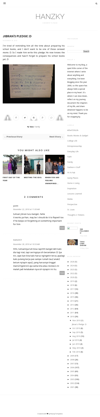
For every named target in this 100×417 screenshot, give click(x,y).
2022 (72, 273)
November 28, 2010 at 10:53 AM (26, 244)
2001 (72, 387)
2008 (72, 359)
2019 (72, 281)
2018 (72, 285)
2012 (72, 308)
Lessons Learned (74, 193)
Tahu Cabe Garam (83, 243)
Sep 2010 (76, 332)
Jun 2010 (76, 344)
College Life (72, 141)
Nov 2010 (76, 320)
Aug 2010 (76, 336)
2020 (72, 277)
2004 (72, 375)
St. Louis (71, 209)
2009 (72, 355)
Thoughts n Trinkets (75, 215)
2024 (72, 265)
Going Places (72, 178)
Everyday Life (73, 151)
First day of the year (11, 179)
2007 (72, 363)
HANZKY (50, 16)
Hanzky (17, 240)
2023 (72, 269)
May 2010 (76, 348)
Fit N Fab (71, 172)
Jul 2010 (75, 340)
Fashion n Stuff (73, 167)
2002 (72, 383)
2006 (72, 367)
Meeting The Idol (33, 177)
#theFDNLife (72, 130)
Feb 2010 (76, 352)
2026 (72, 261)
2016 (72, 293)
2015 (72, 297)
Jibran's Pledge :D (79, 324)
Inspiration (71, 188)
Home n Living (73, 183)
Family (37, 126)
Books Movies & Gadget (77, 135)
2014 (72, 301)
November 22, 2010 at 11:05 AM (26, 209)
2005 (72, 371)
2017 (72, 289)
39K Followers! (84, 231)
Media (70, 199)
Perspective (72, 204)
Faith (69, 156)
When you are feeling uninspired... (52, 180)
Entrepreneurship (74, 146)
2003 (72, 379)
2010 (72, 316)
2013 (72, 305)
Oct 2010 (76, 328)
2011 (72, 312)
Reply (62, 228)
